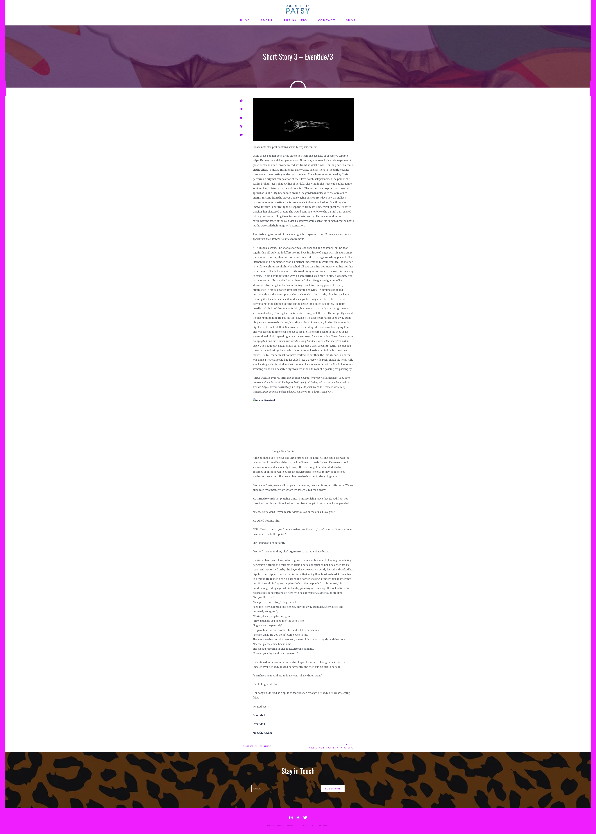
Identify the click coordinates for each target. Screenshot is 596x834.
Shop (351, 20)
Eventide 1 (259, 724)
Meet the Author (262, 732)
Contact (326, 20)
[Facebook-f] (298, 817)
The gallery (296, 20)
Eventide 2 (259, 715)
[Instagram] (291, 817)
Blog (245, 20)
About (266, 20)
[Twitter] (305, 817)
